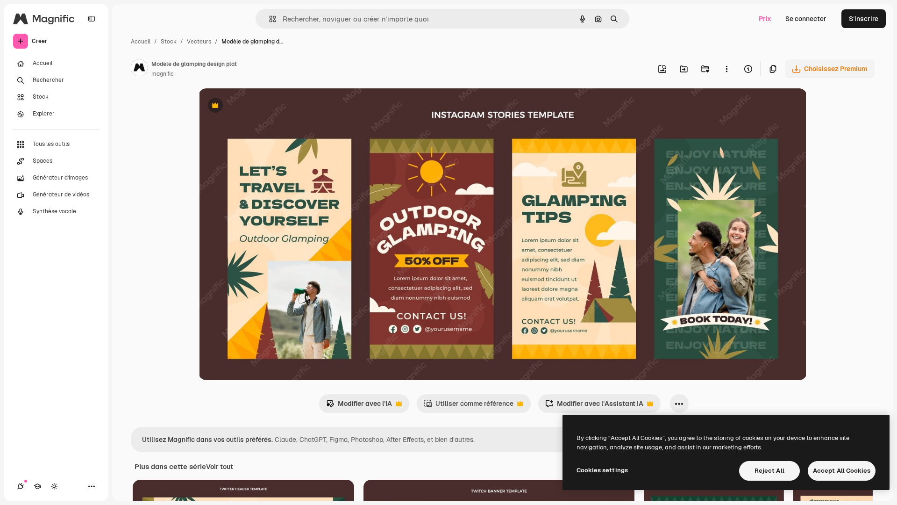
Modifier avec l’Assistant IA (594, 406)
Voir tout (219, 466)
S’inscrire (863, 18)
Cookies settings (602, 470)
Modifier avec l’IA (359, 406)
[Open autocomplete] (269, 18)
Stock (169, 41)
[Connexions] (20, 486)
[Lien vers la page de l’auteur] (139, 69)
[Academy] (37, 486)
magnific (162, 74)
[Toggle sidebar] (91, 18)
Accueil (140, 41)
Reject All (769, 471)
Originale (260, 106)
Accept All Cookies (841, 471)
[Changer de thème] (54, 486)
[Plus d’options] (726, 68)
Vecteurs (199, 41)
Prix (765, 18)
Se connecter (805, 18)
